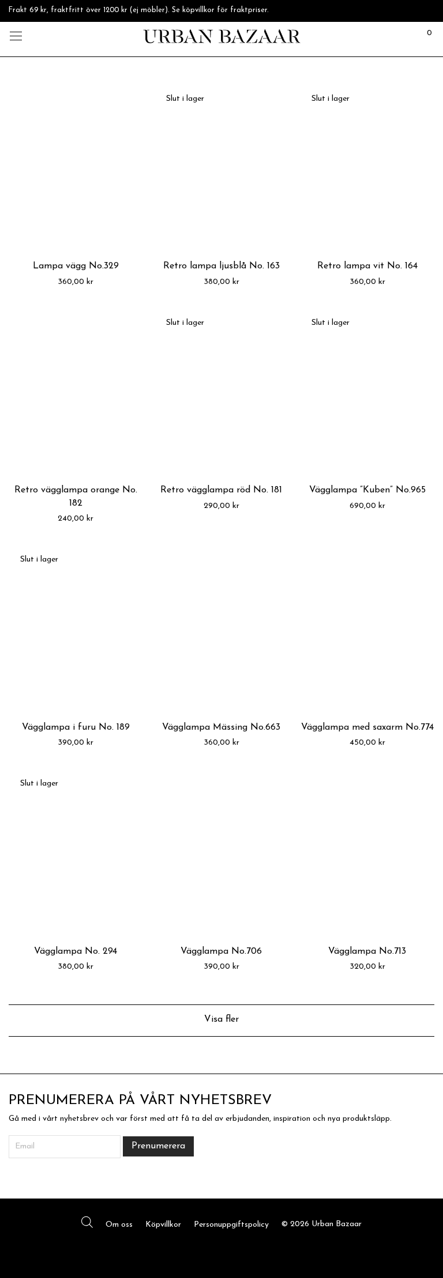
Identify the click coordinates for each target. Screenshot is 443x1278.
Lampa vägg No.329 (76, 266)
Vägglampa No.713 (367, 951)
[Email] (238, 1251)
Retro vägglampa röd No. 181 (221, 490)
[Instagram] (221, 1251)
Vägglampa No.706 (221, 951)
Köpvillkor (163, 1224)
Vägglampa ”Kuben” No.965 (367, 490)
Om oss (119, 1224)
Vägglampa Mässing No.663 (221, 727)
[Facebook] (204, 1251)
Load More (221, 1020)
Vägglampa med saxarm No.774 (367, 727)
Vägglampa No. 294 (75, 951)
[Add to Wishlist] (128, 98)
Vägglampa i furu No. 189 (76, 727)
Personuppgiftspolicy (231, 1224)
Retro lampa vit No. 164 (367, 266)
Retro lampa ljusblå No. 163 (221, 266)
